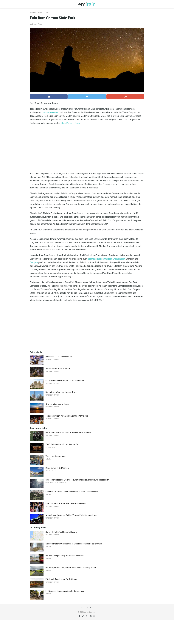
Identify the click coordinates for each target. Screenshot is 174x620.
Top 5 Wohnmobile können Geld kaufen (62, 444)
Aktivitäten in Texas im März (58, 368)
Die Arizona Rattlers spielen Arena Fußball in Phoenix (68, 432)
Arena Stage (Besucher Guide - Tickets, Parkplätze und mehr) (72, 515)
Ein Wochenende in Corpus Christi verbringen (65, 380)
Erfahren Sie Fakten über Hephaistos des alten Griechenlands (72, 492)
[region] (87, 149)
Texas (47, 12)
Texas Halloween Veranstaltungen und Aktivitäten (67, 416)
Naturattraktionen (51, 112)
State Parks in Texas (70, 123)
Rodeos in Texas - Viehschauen (59, 357)
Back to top (87, 607)
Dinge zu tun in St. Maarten (57, 468)
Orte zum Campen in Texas (57, 404)
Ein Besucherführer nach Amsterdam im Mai (65, 591)
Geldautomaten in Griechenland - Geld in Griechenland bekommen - (74, 544)
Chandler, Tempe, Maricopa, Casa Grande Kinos (66, 503)
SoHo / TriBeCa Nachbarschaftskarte (61, 532)
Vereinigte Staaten (36, 12)
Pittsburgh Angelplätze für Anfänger (61, 579)
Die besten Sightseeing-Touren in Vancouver (65, 556)
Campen (34, 262)
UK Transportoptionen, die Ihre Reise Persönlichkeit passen (71, 567)
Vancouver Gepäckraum (56, 456)
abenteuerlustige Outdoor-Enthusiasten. (106, 259)
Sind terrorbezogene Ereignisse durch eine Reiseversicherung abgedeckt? (77, 480)
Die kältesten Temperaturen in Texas (61, 392)
